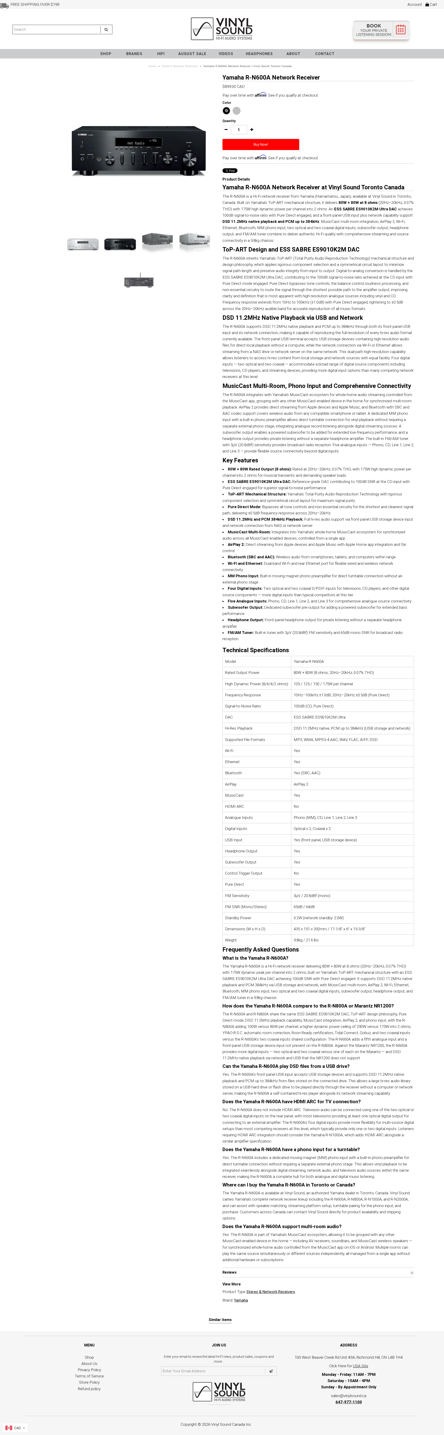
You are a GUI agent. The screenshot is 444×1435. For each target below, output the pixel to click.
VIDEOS (226, 54)
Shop (89, 1357)
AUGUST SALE (192, 54)
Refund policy (89, 1388)
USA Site (360, 1366)
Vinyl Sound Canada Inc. (231, 1424)
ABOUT (293, 54)
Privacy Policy (89, 1369)
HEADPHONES (259, 54)
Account (414, 4)
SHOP (105, 54)
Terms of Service (89, 1376)
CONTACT (325, 54)
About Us (89, 1363)
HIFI (161, 54)
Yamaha (241, 1300)
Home (152, 66)
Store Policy (89, 1382)
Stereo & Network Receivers (180, 66)
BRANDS (134, 54)
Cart (433, 4)
